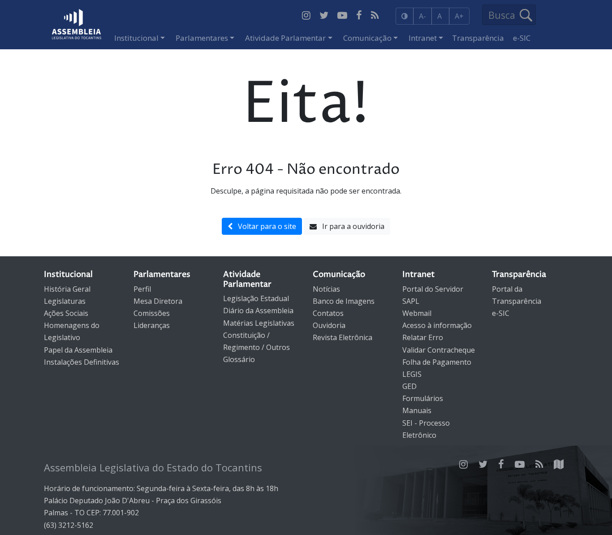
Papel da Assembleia (78, 350)
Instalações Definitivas (81, 362)
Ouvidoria (329, 325)
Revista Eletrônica (342, 337)
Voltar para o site (264, 226)
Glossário (239, 359)
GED (409, 386)
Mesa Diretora (158, 301)
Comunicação (367, 38)
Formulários (422, 398)
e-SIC (521, 38)
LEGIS (412, 374)
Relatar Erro (422, 337)
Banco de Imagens (344, 301)
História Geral (67, 289)
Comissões (152, 313)
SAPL (410, 301)
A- (422, 16)
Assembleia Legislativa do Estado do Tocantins (153, 467)
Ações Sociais (66, 313)
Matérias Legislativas (258, 323)
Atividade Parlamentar (285, 38)
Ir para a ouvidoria (350, 226)
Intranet (423, 38)
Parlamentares (202, 38)
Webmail (416, 313)
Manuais (416, 410)
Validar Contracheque (438, 350)
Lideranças (152, 325)
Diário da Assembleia (258, 310)
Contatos (328, 313)
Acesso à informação (437, 325)
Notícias (326, 289)
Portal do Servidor (432, 289)
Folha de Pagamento (436, 362)
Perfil (142, 289)
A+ (459, 16)
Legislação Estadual (256, 298)
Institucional (136, 38)
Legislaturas (65, 301)
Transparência (478, 38)
